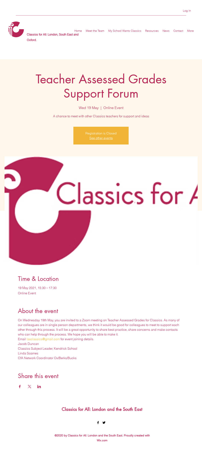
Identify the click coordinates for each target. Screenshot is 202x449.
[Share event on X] (29, 386)
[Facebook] (98, 423)
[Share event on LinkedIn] (39, 386)
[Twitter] (104, 423)
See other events (101, 138)
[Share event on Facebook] (20, 386)
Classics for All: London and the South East (102, 409)
